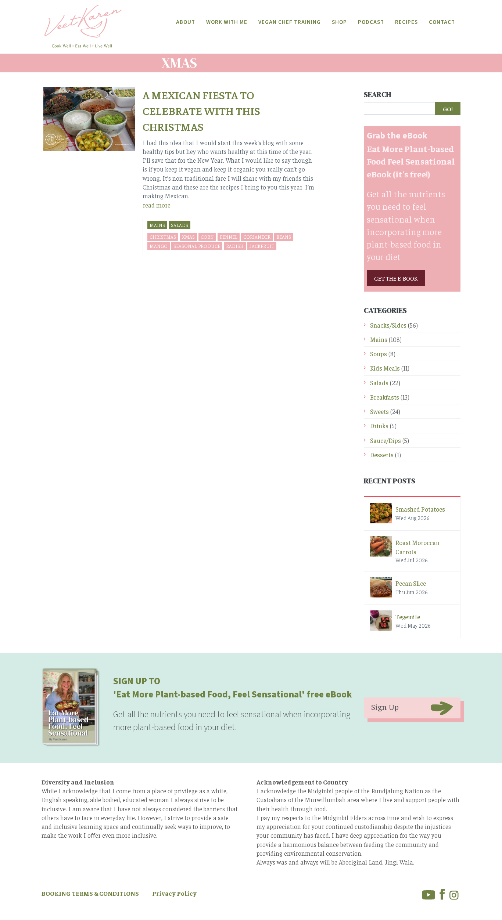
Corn (207, 237)
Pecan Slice (410, 583)
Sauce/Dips (385, 440)
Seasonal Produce (196, 246)
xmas (188, 237)
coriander (256, 237)
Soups (378, 354)
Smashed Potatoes (420, 509)
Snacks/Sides (388, 325)
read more (157, 205)
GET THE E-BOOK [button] (395, 278)
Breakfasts (384, 397)
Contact (442, 22)
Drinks (379, 426)
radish (235, 246)
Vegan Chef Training (289, 22)
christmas (163, 237)
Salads (179, 225)
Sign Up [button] (385, 706)
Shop (339, 22)
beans (283, 237)
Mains (157, 225)
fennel (228, 237)
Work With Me (226, 22)
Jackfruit (262, 246)
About (185, 22)
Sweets (379, 411)
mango (159, 246)
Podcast (371, 22)
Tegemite (407, 617)
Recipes (406, 22)
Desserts (382, 455)
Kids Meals (385, 368)
